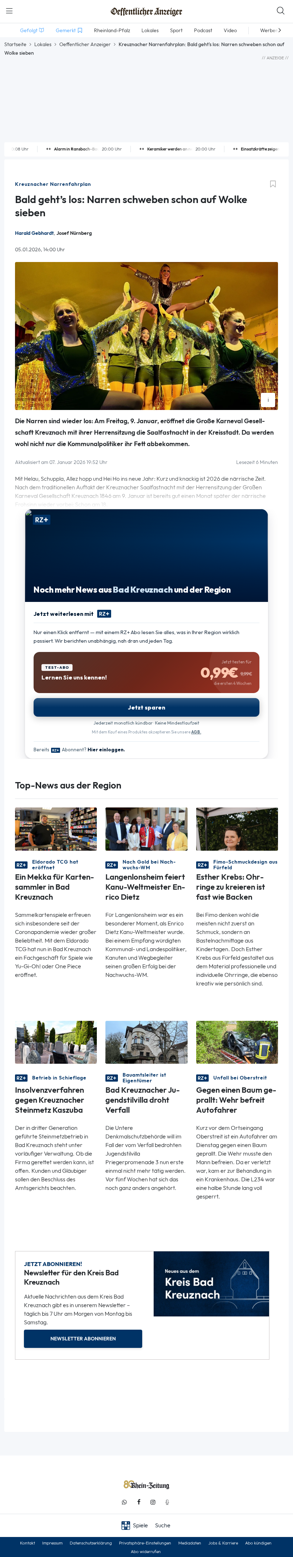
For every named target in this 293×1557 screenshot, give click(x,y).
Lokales (42, 44)
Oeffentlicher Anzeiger (85, 44)
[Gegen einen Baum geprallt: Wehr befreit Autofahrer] (237, 1042)
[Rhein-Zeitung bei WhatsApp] (124, 1502)
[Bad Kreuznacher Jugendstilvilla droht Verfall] (146, 1042)
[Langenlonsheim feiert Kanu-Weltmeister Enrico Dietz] (146, 828)
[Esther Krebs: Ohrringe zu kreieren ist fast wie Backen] (237, 828)
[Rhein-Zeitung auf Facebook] (138, 1502)
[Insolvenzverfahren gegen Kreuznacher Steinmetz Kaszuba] (56, 1042)
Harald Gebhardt (34, 233)
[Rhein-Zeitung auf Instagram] (153, 1502)
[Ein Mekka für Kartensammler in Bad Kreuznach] (56, 828)
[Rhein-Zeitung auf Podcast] (167, 1502)
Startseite (15, 44)
